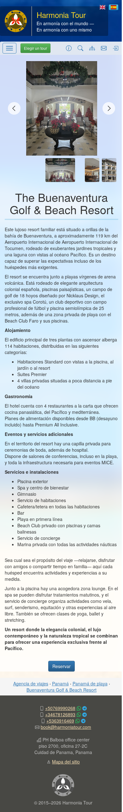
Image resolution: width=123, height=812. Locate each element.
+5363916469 (60, 721)
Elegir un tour (35, 48)
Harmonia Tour (61, 14)
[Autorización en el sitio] (115, 48)
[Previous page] (14, 108)
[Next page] (108, 108)
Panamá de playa (90, 683)
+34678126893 (60, 714)
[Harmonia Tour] (16, 20)
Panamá (60, 683)
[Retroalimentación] (104, 48)
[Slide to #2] (92, 170)
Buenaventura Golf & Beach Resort (61, 690)
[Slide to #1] (60, 170)
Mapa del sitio (66, 761)
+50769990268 (60, 708)
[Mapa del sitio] (92, 48)
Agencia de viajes (30, 683)
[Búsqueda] (80, 48)
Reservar (61, 666)
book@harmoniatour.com (66, 727)
